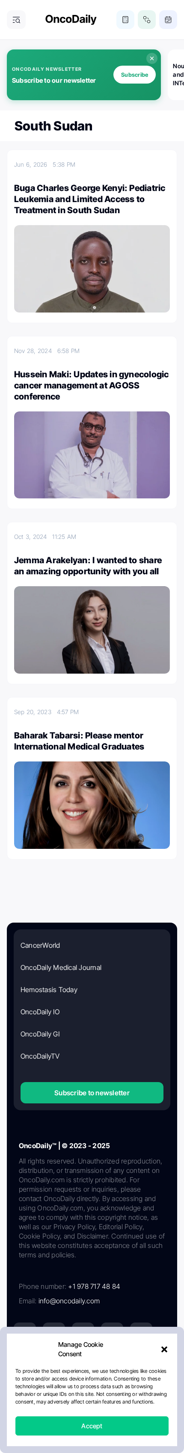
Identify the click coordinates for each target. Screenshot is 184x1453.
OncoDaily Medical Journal (61, 967)
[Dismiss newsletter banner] (151, 58)
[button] (164, 1349)
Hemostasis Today (49, 989)
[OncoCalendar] (168, 19)
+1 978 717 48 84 (94, 1286)
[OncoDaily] (71, 19)
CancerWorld (40, 945)
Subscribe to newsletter (92, 1092)
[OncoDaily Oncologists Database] (147, 19)
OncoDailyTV (40, 1056)
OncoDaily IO (40, 1011)
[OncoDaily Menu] (16, 19)
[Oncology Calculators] (125, 19)
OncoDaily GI (40, 1034)
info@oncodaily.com (69, 1301)
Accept (91, 1426)
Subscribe (134, 74)
